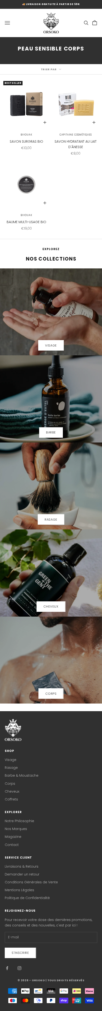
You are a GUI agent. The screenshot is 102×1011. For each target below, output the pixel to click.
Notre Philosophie (19, 821)
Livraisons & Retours (21, 866)
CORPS (50, 693)
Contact (12, 844)
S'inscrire (20, 953)
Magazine (13, 836)
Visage (10, 759)
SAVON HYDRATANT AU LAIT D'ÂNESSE (76, 144)
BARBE (51, 432)
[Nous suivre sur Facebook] (7, 968)
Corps (10, 783)
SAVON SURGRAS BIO (26, 141)
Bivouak (26, 134)
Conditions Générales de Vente (31, 882)
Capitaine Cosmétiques (76, 134)
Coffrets (11, 799)
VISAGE (51, 345)
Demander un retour (22, 874)
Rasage (11, 767)
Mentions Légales (19, 890)
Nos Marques (16, 828)
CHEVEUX (51, 606)
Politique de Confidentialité (27, 897)
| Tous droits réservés (65, 980)
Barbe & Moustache (21, 775)
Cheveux (12, 791)
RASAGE (51, 519)
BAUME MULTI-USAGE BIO (26, 222)
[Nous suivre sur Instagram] (19, 968)
